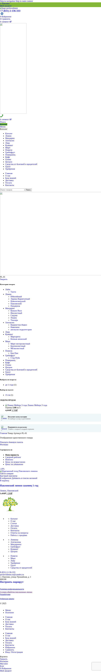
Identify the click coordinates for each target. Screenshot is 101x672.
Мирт (7, 341)
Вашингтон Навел (19, 325)
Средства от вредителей (21, 568)
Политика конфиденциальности (12, 589)
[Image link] (10, 514)
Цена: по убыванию (14, 464)
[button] (4, 480)
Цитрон (8, 367)
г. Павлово (4, 3)
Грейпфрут (10, 355)
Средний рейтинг (13, 457)
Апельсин (9, 322)
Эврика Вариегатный (20, 299)
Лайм (7, 289)
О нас (13, 521)
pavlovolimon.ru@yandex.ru (12, 574)
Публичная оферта (7, 599)
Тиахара (14, 320)
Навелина (15, 327)
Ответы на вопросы (19, 533)
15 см (7, 395)
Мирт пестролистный (20, 344)
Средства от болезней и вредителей (21, 370)
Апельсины (16, 542)
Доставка (15, 526)
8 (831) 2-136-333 (7, 572)
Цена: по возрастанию (15, 462)
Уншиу (14, 318)
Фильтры (4, 444)
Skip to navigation (8, 1)
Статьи (14, 523)
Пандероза (15, 306)
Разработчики (5, 594)
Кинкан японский (19, 339)
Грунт (8, 372)
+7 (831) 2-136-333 (10, 10)
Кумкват (9, 334)
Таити (13, 292)
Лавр (7, 332)
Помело (8, 351)
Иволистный (16, 313)
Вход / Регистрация (14, 652)
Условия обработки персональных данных (16, 592)
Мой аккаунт (6, 6)
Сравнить (9, 650)
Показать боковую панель (11, 442)
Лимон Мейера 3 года (37, 405)
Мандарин (10, 308)
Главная (4, 433)
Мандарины (16, 544)
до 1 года (9, 385)
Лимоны (14, 540)
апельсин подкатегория (21, 329)
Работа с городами (19, 535)
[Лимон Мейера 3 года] (16, 405)
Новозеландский (18, 301)
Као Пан (14, 353)
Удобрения (10, 374)
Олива (8, 365)
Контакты (15, 530)
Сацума (14, 315)
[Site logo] (9, 8)
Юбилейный (16, 296)
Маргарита (15, 337)
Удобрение (15, 563)
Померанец (10, 360)
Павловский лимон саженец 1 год (19, 485)
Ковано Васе (16, 311)
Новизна (9, 459)
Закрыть (3, 279)
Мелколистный (17, 348)
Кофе (7, 362)
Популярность (12, 455)
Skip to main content (24, 1)
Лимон (8, 294)
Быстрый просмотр (8, 476)
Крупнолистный (18, 346)
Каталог (3, 124)
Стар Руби (15, 358)
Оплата (14, 528)
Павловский (16, 304)
